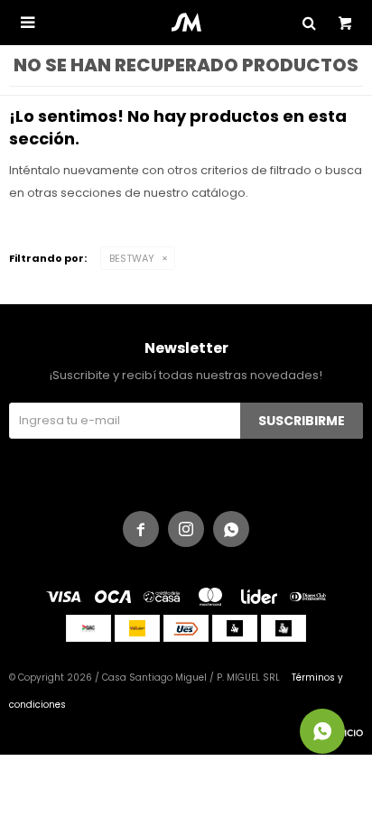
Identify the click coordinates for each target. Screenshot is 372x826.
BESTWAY (131, 258)
